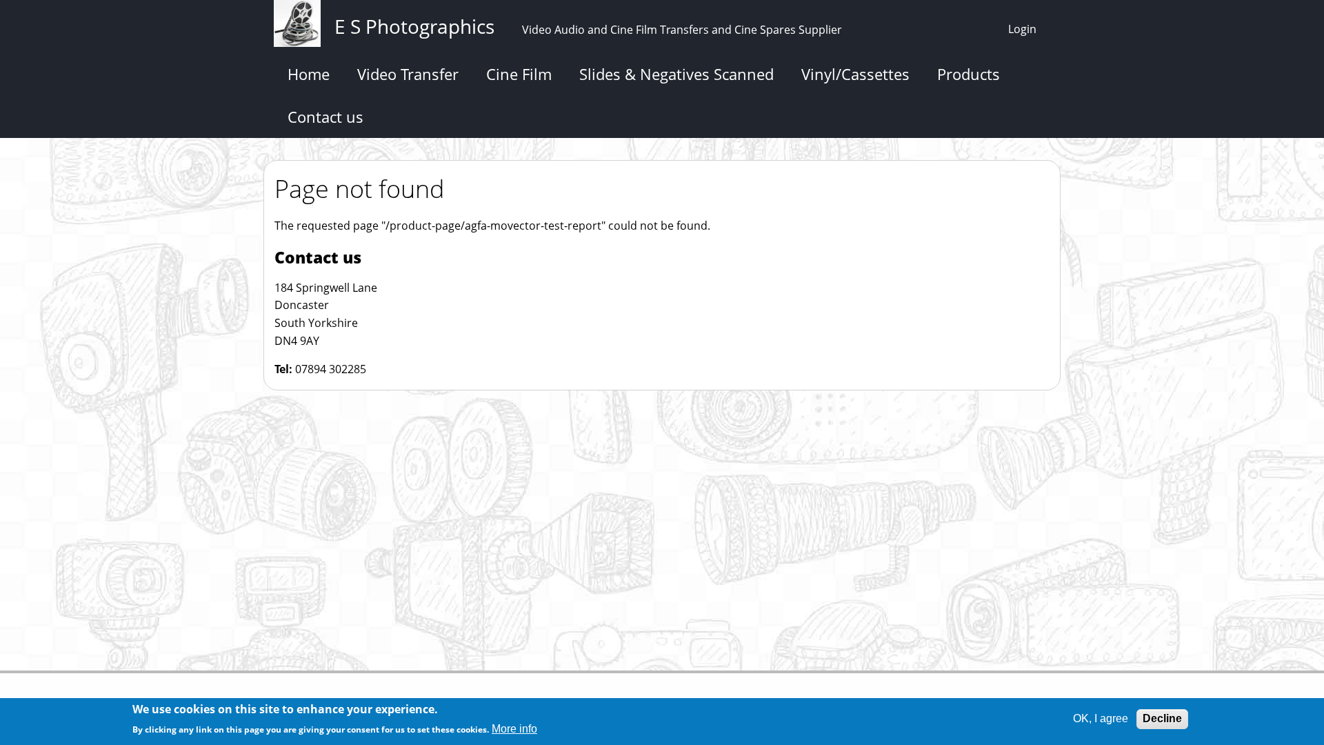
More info (514, 729)
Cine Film (519, 73)
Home (309, 73)
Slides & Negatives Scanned (676, 73)
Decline (1162, 718)
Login (1022, 29)
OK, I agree (1100, 718)
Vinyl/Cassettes (855, 73)
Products (968, 73)
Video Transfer (408, 73)
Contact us (325, 116)
